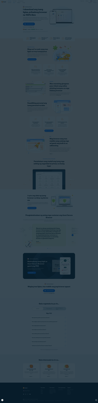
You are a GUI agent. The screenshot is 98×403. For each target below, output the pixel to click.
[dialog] (49, 201)
